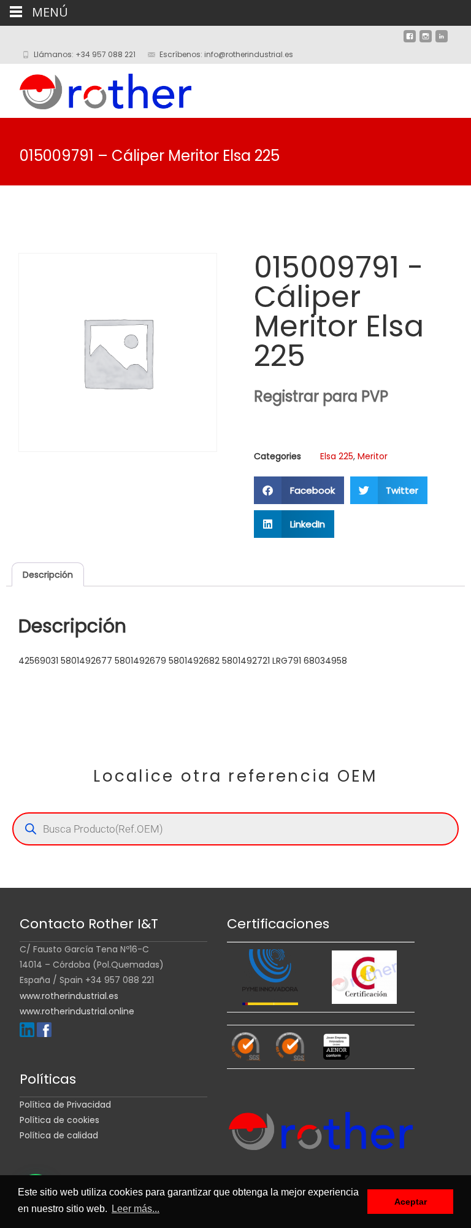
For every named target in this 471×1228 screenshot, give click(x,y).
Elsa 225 (336, 456)
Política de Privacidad (65, 1104)
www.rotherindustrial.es (69, 996)
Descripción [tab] (48, 575)
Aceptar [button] (410, 1202)
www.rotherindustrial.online (77, 1011)
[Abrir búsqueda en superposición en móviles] (235, 829)
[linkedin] (441, 41)
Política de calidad (59, 1135)
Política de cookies (59, 1120)
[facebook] (410, 41)
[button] (299, 490)
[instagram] (425, 41)
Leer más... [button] (135, 1208)
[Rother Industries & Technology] (95, 88)
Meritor (373, 456)
